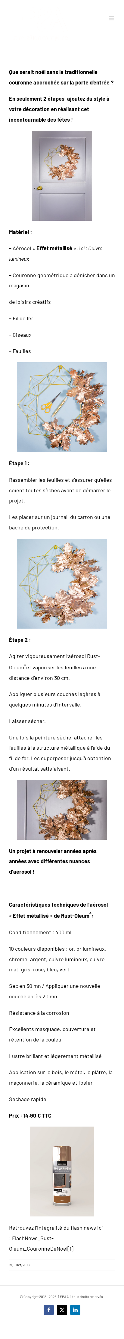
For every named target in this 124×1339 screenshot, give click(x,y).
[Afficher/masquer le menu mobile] (112, 18)
